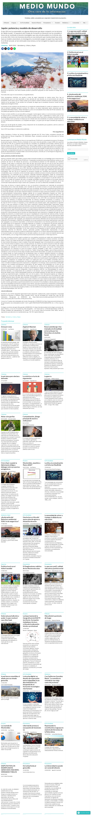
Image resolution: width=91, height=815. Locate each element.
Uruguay (13, 22)
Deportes (3, 564)
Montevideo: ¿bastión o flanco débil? (31, 464)
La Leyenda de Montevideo (6, 727)
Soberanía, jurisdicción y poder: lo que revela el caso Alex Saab (10, 618)
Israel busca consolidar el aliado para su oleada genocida (10, 678)
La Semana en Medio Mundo (77, 139)
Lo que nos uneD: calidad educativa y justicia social (54, 567)
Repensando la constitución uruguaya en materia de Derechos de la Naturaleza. (54, 729)
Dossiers (57, 22)
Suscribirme (71, 153)
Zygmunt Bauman (29, 327)
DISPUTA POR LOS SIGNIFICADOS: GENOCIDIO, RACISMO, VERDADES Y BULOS (10, 769)
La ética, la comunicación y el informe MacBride (54, 464)
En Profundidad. (24, 22)
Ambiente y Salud (5, 515)
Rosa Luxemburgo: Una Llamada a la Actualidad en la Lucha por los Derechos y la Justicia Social (53, 331)
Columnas (4, 45)
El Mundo (6, 22)
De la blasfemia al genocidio (29, 767)
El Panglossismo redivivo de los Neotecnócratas (32, 567)
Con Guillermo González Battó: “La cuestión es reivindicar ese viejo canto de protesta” (54, 679)
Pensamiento (47, 22)
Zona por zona (6, 327)
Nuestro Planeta (36, 22)
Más (84, 22)
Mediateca (65, 22)
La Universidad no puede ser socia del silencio (54, 767)
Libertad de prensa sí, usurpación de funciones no (32, 728)
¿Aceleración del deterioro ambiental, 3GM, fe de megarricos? (10, 519)
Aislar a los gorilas (8, 417)
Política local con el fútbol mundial (8, 567)
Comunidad (76, 22)
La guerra (47, 376)
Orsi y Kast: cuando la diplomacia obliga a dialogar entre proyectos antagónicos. (10, 466)
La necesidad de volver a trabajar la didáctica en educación (54, 517)
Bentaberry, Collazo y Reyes (13, 317)
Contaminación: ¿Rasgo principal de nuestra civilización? (31, 419)
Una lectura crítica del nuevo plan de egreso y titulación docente (31, 519)
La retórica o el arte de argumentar (31, 377)
